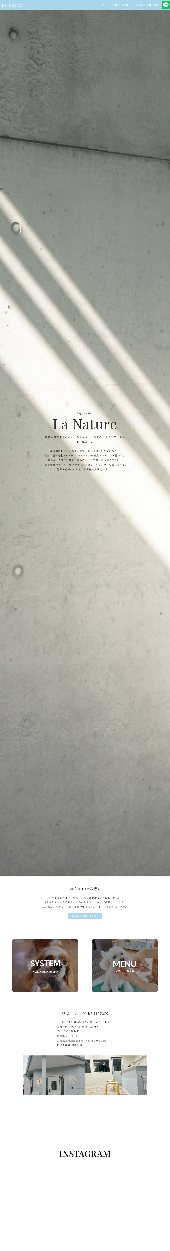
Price (126, 5)
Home (103, 5)
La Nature (13, 5)
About (115, 5)
